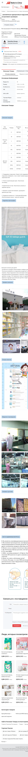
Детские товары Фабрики (9, 731)
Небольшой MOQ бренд (22, 713)
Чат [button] (16, 24)
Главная (3, 11)
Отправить (17, 626)
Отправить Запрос (9, 24)
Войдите (5, 64)
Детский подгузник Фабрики (10, 735)
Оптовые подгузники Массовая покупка (13, 738)
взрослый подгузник (7, 716)
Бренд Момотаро (6, 713)
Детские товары (24, 735)
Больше (4, 741)
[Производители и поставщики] (14, 2)
